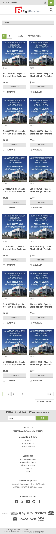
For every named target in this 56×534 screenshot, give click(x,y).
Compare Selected (44, 402)
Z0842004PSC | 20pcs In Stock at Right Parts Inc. (14, 190)
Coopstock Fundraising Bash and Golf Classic (28, 484)
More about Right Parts (28, 459)
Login (24, 443)
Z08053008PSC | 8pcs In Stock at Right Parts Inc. (41, 132)
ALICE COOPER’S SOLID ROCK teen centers (28, 487)
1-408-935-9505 (11, 2)
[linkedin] (28, 501)
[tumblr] (39, 501)
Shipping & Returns (28, 446)
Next (49, 394)
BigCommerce (16, 532)
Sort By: (20, 36)
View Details (14, 87)
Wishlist (28, 440)
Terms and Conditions (28, 462)
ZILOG (5, 68)
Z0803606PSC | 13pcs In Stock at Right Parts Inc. (14, 132)
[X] (22, 501)
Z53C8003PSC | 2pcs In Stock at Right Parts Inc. (41, 247)
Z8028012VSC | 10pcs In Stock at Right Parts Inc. (41, 363)
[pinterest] (33, 501)
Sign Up (31, 443)
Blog (28, 471)
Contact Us (28, 468)
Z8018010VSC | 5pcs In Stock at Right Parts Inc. (41, 305)
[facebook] (16, 501)
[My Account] (45, 2)
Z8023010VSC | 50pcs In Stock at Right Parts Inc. (14, 363)
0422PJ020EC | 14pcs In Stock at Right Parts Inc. (14, 74)
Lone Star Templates (36, 532)
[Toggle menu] (4, 10)
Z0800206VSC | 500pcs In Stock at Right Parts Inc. (41, 74)
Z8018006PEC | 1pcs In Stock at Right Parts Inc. (14, 305)
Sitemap (25, 530)
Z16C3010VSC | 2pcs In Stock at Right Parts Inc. (14, 247)
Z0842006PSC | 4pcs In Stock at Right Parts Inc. (41, 190)
